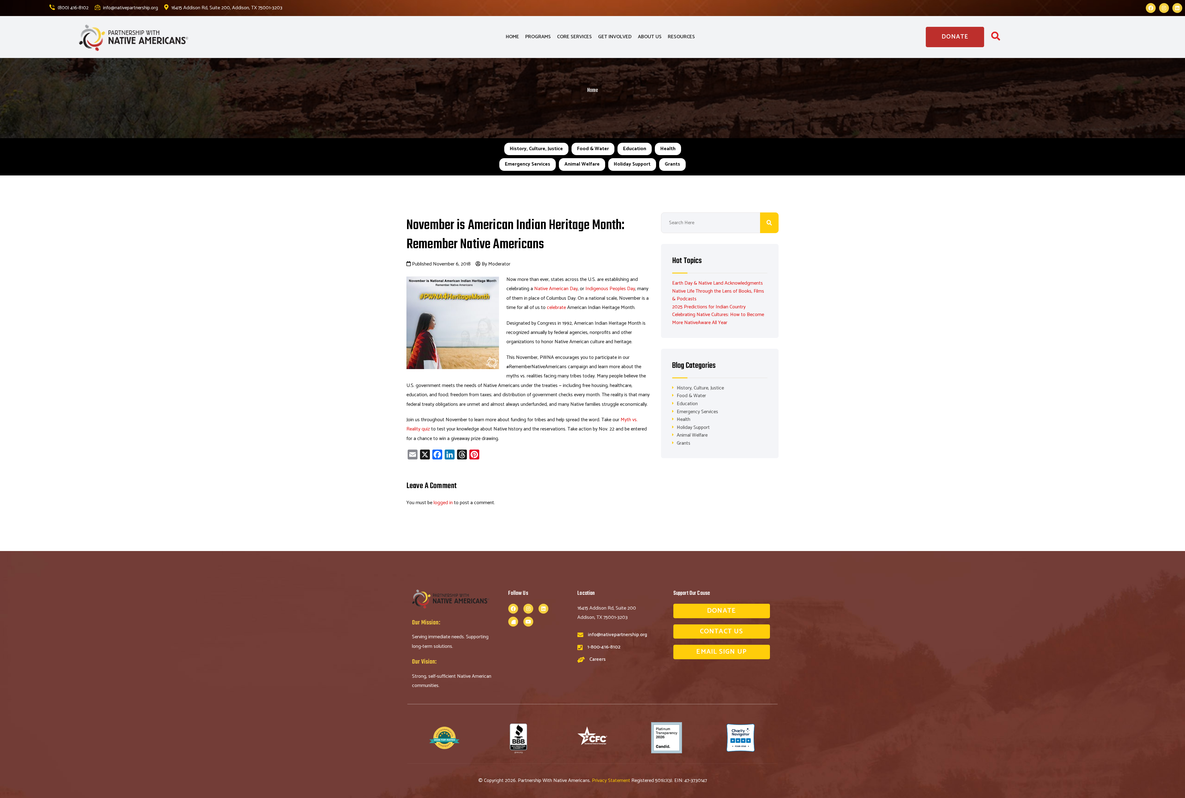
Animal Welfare (582, 164)
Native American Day (556, 289)
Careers (597, 659)
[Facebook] (1151, 8)
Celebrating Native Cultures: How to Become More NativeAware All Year (718, 319)
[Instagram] (1164, 8)
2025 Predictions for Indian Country (709, 307)
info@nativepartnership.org (130, 8)
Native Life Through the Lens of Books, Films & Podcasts (718, 295)
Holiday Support (632, 164)
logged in (443, 503)
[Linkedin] (1177, 8)
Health (668, 149)
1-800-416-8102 (603, 647)
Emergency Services (527, 164)
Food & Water (593, 149)
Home (592, 90)
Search (769, 222)
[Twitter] (513, 622)
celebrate (556, 307)
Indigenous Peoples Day (610, 289)
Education (634, 149)
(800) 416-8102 (72, 8)
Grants (672, 164)
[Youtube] (528, 622)
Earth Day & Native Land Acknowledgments (717, 283)
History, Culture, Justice (536, 149)
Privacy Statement (611, 780)
